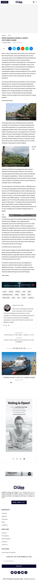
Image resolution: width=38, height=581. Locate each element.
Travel (24, 297)
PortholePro (5, 525)
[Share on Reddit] (22, 48)
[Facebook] (12, 572)
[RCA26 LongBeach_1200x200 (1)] (19, 472)
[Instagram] (19, 572)
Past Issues (5, 519)
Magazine (4, 516)
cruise (4, 291)
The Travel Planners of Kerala (16, 125)
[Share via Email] (31, 48)
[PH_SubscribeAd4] (19, 283)
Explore (5, 529)
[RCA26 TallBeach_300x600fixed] (19, 399)
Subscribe (4, 513)
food (23, 291)
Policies (5, 549)
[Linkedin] (15, 572)
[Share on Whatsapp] (27, 48)
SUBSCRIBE (4, 2)
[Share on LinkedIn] (18, 48)
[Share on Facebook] (10, 48)
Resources (4, 541)
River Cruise (6, 297)
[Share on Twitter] (14, 48)
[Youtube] (22, 572)
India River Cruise (7, 294)
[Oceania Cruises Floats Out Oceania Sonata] (19, 363)
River (29, 294)
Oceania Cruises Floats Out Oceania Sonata (19, 377)
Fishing (18, 291)
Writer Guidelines (6, 538)
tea (18, 297)
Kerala (23, 294)
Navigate (6, 509)
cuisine (11, 291)
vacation (31, 297)
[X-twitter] (25, 572)
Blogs (3, 522)
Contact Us (4, 544)
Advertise (4, 532)
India (29, 291)
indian (17, 294)
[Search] (36, 2)
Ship (13, 297)
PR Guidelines (5, 535)
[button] (3, 367)
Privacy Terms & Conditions (9, 552)
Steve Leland (7, 42)
